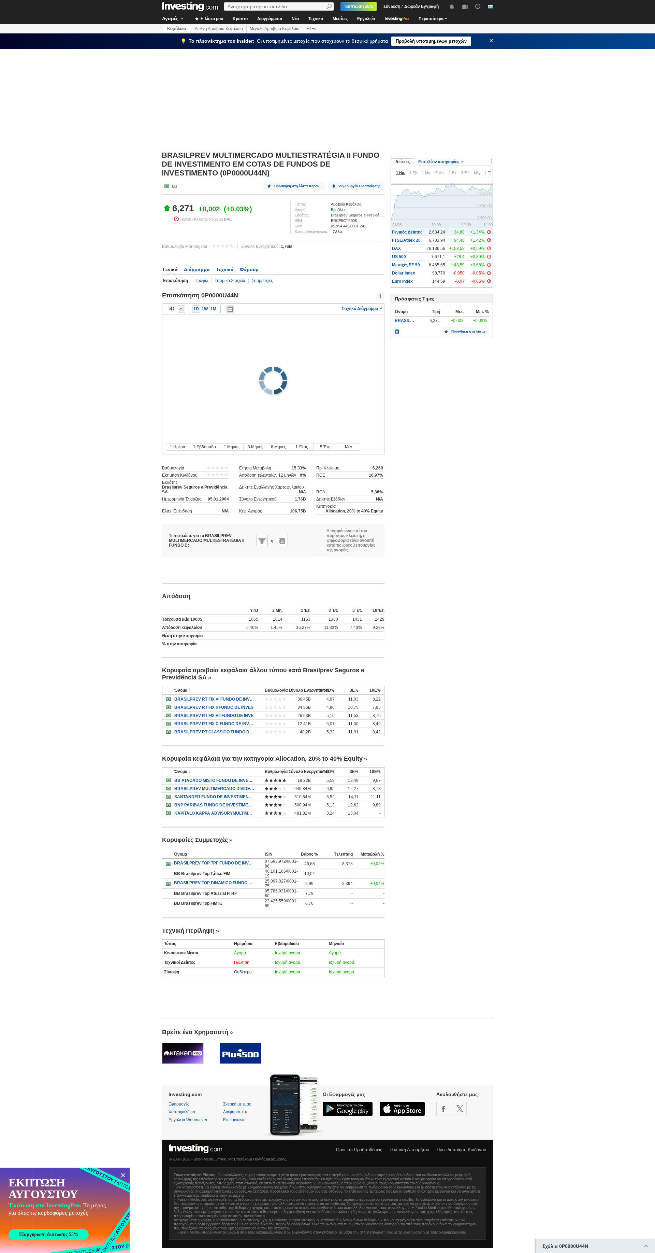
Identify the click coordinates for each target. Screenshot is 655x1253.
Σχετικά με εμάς (237, 1104)
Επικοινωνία (234, 1119)
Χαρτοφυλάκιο (182, 1112)
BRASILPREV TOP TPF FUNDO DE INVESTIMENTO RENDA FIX (214, 863)
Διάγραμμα (197, 269)
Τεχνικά (315, 18)
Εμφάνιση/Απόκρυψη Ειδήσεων (230, 309)
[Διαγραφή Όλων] (397, 329)
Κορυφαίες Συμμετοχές (195, 839)
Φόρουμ (249, 269)
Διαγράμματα (269, 18)
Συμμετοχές (262, 280)
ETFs (311, 28)
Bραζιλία (338, 210)
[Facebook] (443, 1108)
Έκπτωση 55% (359, 6)
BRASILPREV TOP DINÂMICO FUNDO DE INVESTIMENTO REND (214, 883)
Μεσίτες (340, 18)
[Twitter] (460, 1108)
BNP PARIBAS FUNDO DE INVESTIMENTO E (214, 805)
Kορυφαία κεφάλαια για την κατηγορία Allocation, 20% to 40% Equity (262, 758)
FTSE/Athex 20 (406, 240)
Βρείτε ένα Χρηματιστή (195, 1032)
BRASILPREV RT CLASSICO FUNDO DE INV (214, 732)
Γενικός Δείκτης (407, 232)
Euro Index (402, 281)
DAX (396, 248)
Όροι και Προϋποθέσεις (359, 1149)
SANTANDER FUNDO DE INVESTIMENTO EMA (214, 796)
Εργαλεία (366, 18)
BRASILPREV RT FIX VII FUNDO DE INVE (213, 715)
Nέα (295, 18)
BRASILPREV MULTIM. (417, 320)
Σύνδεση (391, 6)
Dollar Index (403, 273)
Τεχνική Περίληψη (188, 930)
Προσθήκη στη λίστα (468, 331)
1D (196, 309)
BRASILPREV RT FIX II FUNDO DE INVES (213, 707)
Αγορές (170, 18)
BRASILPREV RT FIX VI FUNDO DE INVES (214, 699)
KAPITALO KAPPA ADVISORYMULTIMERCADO (214, 813)
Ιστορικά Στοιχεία (230, 280)
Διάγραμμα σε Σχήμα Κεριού (172, 309)
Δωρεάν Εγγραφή (421, 6)
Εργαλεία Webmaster (188, 1119)
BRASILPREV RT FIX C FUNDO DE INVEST (214, 723)
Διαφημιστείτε (235, 1112)
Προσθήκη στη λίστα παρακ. (297, 186)
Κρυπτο (240, 18)
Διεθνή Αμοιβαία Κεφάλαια (219, 28)
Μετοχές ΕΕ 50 (406, 265)
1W (205, 309)
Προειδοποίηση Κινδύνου (461, 1149)
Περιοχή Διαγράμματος (181, 309)
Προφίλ (201, 280)
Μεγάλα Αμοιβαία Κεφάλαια (275, 28)
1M (213, 309)
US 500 (399, 256)
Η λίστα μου (211, 18)
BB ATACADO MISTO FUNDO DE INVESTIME (214, 780)
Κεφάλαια (176, 28)
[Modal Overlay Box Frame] (65, 1210)
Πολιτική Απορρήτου (409, 1149)
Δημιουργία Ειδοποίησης (359, 186)
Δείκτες (402, 161)
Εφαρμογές (179, 1104)
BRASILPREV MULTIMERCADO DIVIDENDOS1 (214, 788)
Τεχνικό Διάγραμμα (360, 308)
